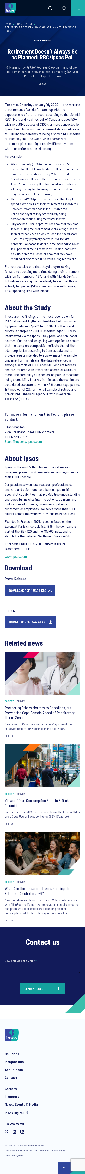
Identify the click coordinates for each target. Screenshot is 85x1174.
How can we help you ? (21, 961)
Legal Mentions (41, 1150)
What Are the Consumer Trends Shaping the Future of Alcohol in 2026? (38, 891)
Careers (11, 1088)
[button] (50, 8)
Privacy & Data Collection (19, 1150)
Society (9, 701)
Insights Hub (24, 23)
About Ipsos (14, 1069)
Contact (11, 1077)
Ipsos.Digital (14, 1112)
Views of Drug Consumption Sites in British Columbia (37, 803)
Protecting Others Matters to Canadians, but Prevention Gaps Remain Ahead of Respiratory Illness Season (40, 712)
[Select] (63, 8)
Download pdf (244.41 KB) (27, 622)
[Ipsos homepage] (11, 8)
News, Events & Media (21, 1104)
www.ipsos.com (16, 556)
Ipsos (8, 23)
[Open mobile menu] (78, 8)
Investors (12, 1096)
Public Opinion (43, 40)
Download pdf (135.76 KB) (27, 590)
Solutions (12, 1053)
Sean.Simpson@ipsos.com (23, 441)
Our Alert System (14, 1155)
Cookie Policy (58, 1150)
